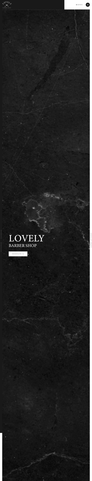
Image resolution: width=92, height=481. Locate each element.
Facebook (1, 234)
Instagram (1, 247)
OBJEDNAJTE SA (18, 254)
